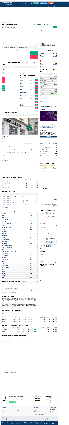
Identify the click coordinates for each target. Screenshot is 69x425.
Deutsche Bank (4, 237)
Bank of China (4, 221)
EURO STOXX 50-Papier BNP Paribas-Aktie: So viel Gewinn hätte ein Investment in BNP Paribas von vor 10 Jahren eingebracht (22, 141)
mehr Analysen (4, 207)
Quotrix (3, 357)
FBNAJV (18, 58)
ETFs (19, 6)
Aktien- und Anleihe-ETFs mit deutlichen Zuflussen (51, 242)
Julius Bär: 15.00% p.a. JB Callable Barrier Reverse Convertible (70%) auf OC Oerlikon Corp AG (51, 227)
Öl (53, 0)
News (7, 6)
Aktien (3, 6)
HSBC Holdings (4, 243)
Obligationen (49, 6)
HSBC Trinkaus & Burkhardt (7, 245)
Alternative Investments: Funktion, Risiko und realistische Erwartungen (50, 261)
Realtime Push (12, 35)
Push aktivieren (42, 58)
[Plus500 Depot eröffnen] (8, 4)
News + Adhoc (19, 31)
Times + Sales (4, 33)
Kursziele (18, 35)
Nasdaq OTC (4, 365)
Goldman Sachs (4, 241)
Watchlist (54, 33)
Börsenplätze (4, 35)
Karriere (3, 410)
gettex (3, 339)
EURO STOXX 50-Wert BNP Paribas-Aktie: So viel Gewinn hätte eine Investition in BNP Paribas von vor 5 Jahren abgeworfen (22, 144)
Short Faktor (4, 56)
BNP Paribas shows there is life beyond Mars (15, 155)
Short (36, 80)
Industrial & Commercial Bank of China (9, 251)
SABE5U (17, 86)
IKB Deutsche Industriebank (7, 247)
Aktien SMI (4, 418)
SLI (9, 418)
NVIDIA (21, 86)
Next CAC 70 (54, 199)
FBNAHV (18, 56)
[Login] (56, 3)
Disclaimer (36, 411)
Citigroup (3, 229)
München (3, 367)
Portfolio (53, 31)
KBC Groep (4, 257)
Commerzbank (4, 231)
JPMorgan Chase (5, 255)
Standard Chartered (5, 267)
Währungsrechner (40, 420)
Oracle (21, 101)
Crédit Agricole (4, 235)
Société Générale (5, 265)
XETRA (3, 349)
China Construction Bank (6, 227)
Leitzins (49, 420)
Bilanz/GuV (28, 31)
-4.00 (37, 56)
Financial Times (27, 155)
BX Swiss (3, 321)
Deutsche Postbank (5, 239)
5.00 (37, 52)
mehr (44, 73)
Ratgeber (55, 6)
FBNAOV (18, 52)
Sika (21, 108)
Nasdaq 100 (29, 418)
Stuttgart (3, 347)
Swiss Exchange (4, 319)
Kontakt (3, 409)
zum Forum (4, 313)
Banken (55, 205)
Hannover (3, 363)
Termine (34, 31)
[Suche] (31, 3)
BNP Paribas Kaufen (11, 202)
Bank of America (5, 219)
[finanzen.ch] (7, 2)
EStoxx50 (30, 0)
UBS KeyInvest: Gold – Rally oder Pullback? (51, 223)
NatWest (3, 261)
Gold (35, 0)
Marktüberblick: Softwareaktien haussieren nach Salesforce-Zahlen (51, 217)
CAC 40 (55, 197)
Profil (34, 33)
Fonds (15, 6)
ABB (21, 89)
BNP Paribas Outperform (11, 200)
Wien (2, 361)
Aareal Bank (4, 213)
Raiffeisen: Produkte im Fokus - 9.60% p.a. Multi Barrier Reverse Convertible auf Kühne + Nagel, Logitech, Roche (51, 237)
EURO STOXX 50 (51, 197)
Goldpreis (45, 418)
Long (36, 79)
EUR (41, 73)
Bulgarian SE (4, 359)
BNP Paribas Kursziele (44, 171)
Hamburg (3, 343)
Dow (13, 0)
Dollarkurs (4, 420)
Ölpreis (46, 420)
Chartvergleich (12, 33)
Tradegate (3, 331)
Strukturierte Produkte (44, 31)
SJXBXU (17, 77)
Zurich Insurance (22, 105)
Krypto (25, 6)
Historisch (4, 39)
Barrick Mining (23, 95)
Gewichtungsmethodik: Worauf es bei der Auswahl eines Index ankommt (50, 258)
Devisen (43, 6)
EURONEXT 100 (47, 198)
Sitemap (3, 413)
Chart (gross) (11, 31)
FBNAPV (18, 54)
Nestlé (21, 80)
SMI (2, 0)
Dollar (48, 0)
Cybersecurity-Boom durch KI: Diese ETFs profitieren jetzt (51, 213)
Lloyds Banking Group (6, 259)
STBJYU (17, 88)
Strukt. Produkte (31, 6)
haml (2, 369)
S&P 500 (38, 418)
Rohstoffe (38, 6)
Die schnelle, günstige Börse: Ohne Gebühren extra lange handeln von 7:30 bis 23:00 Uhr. (21, 341)
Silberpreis (13, 420)
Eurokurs (8, 420)
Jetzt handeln (48, 136)
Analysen (18, 33)
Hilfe (17, 409)
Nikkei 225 (34, 418)
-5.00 (37, 58)
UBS (21, 83)
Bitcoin (42, 0)
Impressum (36, 409)
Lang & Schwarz (4, 329)
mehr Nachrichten (5, 160)
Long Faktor (4, 52)
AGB (35, 413)
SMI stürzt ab (48, 220)
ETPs (22, 6)
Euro (23, 0)
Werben (18, 410)
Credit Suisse (4, 233)
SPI (7, 0)
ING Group (3, 249)
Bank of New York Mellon (6, 223)
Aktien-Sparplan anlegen (46, 26)
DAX (18, 0)
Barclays (3, 225)
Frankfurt (3, 355)
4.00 (37, 54)
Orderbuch (4, 37)
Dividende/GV (28, 35)
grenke (3, 277)
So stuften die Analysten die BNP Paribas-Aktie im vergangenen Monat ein (20, 146)
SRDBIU (17, 90)
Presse (3, 411)
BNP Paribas (4, 217)
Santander (3, 263)
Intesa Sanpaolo (5, 253)
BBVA (3, 215)
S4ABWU (17, 82)
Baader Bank (4, 345)
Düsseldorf (4, 351)
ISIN (8, 27)
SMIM (12, 418)
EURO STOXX (52, 198)
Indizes (11, 6)
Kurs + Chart (4, 31)
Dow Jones (24, 418)
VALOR (3, 27)
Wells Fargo (4, 273)
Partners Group (23, 92)
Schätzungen (28, 33)
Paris (2, 353)
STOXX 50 (46, 197)
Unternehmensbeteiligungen (50, 203)
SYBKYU (17, 80)
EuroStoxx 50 (19, 418)
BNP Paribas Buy (10, 198)
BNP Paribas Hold (10, 204)
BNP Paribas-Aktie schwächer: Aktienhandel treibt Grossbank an (19, 158)
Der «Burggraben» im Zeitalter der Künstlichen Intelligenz (51, 232)
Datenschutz (36, 410)
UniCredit (3, 271)
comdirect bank (4, 275)
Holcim (21, 98)
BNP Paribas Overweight (11, 196)
